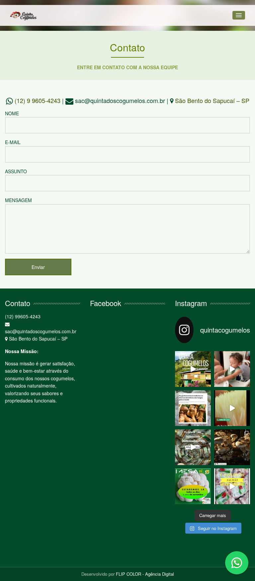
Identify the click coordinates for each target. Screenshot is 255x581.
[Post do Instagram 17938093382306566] (232, 486)
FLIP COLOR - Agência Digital (145, 574)
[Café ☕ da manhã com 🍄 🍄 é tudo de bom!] (232, 369)
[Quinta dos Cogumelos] (23, 15)
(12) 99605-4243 (23, 316)
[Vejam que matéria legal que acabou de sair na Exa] (193, 408)
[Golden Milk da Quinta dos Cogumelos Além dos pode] (193, 447)
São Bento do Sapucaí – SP (212, 100)
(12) (37, 100)
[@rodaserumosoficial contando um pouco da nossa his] (193, 369)
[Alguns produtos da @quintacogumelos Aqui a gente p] (232, 408)
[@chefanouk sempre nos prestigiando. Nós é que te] (232, 447)
